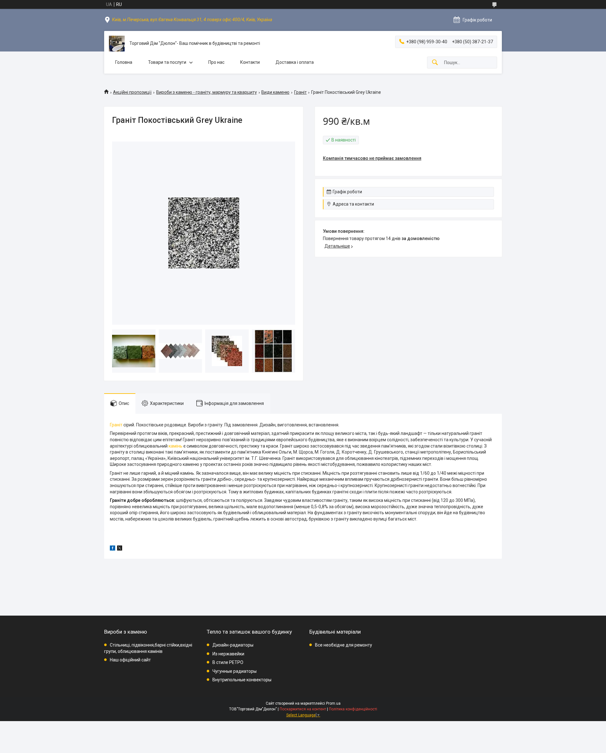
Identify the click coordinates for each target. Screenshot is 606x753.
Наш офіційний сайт (130, 659)
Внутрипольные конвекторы (241, 679)
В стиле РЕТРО (227, 662)
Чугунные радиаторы (234, 671)
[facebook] (112, 548)
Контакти (250, 62)
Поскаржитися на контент (303, 709)
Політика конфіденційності (353, 709)
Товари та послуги (167, 62)
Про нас (216, 62)
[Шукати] (435, 63)
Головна (123, 62)
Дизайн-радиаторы (232, 645)
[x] (119, 548)
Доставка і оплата (295, 62)
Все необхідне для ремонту (343, 645)
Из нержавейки (228, 653)
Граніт (300, 92)
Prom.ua (333, 703)
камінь (175, 446)
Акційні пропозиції (132, 92)
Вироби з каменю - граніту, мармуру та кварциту (206, 92)
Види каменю (275, 92)
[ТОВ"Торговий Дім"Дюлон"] (117, 43)
